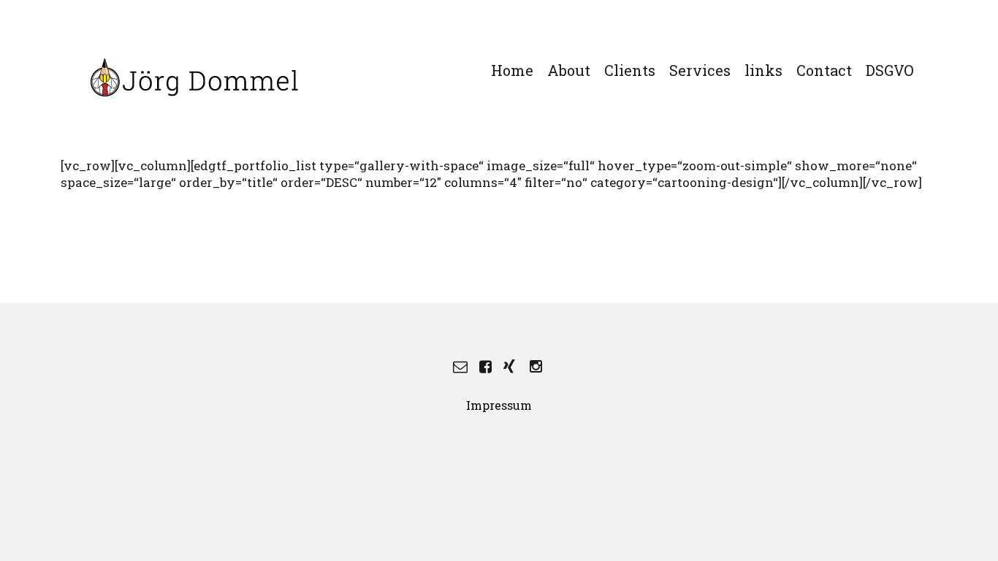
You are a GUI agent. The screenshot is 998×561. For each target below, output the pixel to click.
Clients (629, 70)
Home (512, 70)
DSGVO (890, 70)
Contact (824, 70)
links (763, 70)
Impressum (499, 405)
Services (700, 70)
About (568, 70)
